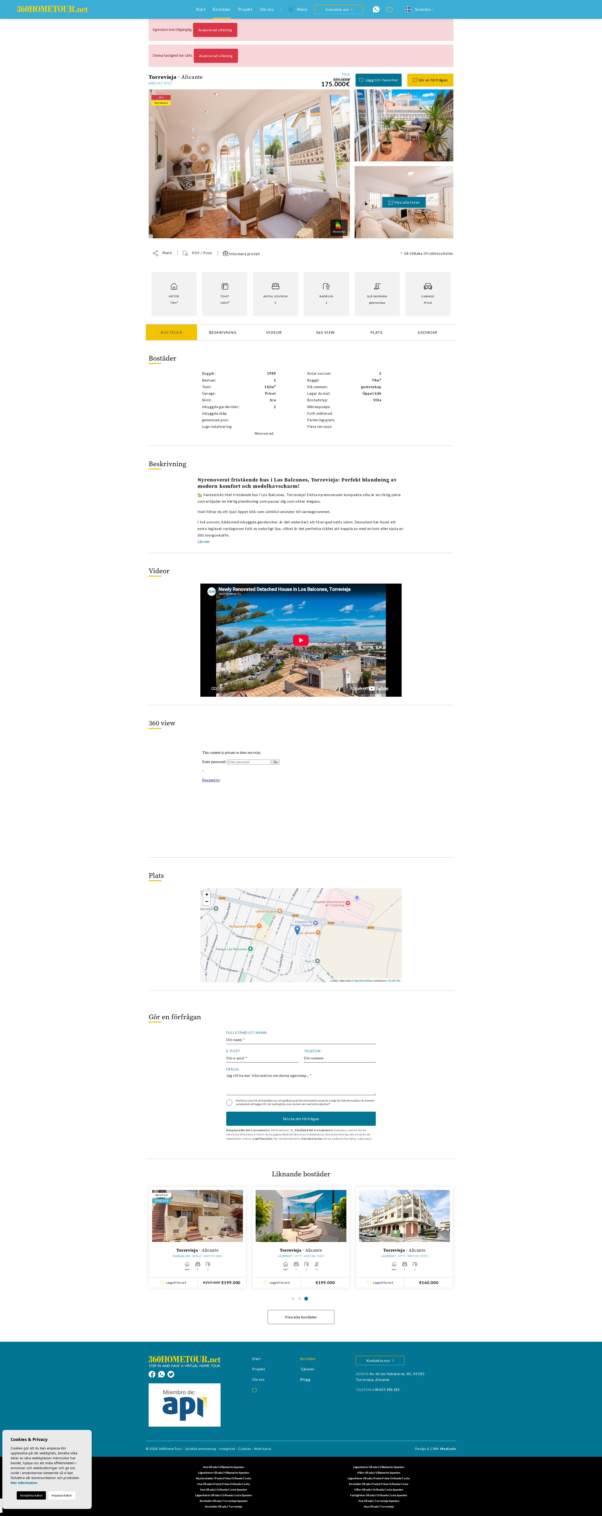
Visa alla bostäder (301, 1317)
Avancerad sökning (215, 30)
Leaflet (334, 980)
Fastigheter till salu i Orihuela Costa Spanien (378, 1495)
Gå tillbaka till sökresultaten (428, 253)
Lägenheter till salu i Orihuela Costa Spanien (223, 1495)
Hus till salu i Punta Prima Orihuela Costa (223, 1484)
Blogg (305, 1379)
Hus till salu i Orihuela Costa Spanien (223, 1489)
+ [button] (206, 894)
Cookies (244, 1449)
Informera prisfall (244, 254)
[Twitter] (170, 1374)
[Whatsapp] (162, 1374)
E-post (233, 1051)
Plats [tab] (376, 332)
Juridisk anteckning (200, 1449)
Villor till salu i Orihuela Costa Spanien (378, 1489)
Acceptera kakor (31, 1495)
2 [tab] (299, 1298)
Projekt (245, 9)
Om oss (267, 9)
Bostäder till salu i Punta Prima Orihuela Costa (378, 1484)
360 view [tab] (325, 332)
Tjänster (307, 1369)
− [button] (206, 901)
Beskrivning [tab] (223, 332)
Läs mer (204, 541)
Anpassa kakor (61, 1495)
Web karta (262, 1449)
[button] (162, 253)
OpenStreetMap (363, 980)
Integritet (227, 1449)
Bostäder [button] (222, 9)
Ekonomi (428, 332)
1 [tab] (293, 1299)
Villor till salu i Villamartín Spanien (378, 1472)
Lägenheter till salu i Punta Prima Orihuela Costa (379, 1478)
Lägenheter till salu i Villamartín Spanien (378, 1467)
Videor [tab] (274, 332)
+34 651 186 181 (386, 1389)
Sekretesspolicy (351, 1100)
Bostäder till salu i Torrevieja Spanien (223, 1501)
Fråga (232, 1069)
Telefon (312, 1051)
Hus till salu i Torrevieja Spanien (378, 1501)
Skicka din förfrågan (301, 1118)
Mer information (24, 1482)
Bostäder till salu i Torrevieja (223, 1506)
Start (201, 9)
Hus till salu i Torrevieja (379, 1506)
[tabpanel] (166, 1237)
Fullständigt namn (246, 1033)
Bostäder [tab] (171, 332)
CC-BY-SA (394, 980)
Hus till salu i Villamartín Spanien (223, 1467)
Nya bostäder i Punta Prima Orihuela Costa (223, 1478)
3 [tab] (306, 1298)
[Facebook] (153, 1374)
